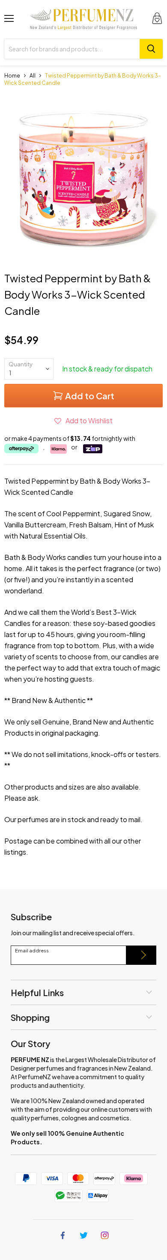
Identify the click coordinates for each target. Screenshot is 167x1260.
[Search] (151, 49)
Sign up (141, 955)
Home (12, 75)
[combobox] (72, 49)
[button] (83, 420)
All (33, 75)
